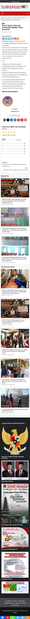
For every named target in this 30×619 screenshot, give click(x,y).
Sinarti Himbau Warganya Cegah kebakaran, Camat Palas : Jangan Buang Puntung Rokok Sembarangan (14, 230)
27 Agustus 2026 (10, 204)
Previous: (14, 164)
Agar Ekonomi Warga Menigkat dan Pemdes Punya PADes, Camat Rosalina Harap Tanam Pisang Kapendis (14, 259)
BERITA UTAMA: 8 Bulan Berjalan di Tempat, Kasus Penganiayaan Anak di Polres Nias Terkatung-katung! (14, 201)
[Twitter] (12, 38)
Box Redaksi (8, 601)
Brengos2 (5, 354)
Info (3, 23)
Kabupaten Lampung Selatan (10, 224)
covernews (21, 610)
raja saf (4, 233)
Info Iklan (15, 601)
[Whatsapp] (6, 38)
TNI (8, 346)
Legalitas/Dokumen (9, 603)
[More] (17, 38)
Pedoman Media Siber (20, 603)
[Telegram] (9, 38)
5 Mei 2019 (10, 32)
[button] (2, 13)
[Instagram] (15, 38)
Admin (4, 32)
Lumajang (4, 346)
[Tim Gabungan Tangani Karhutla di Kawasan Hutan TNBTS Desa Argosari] (15, 398)
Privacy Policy (15, 605)
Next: (15, 169)
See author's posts (15, 115)
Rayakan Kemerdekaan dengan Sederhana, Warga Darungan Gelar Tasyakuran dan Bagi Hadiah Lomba (14, 351)
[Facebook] (3, 38)
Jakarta (3, 286)
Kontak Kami (21, 601)
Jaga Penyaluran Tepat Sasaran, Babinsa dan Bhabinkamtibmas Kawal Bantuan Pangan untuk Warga (14, 381)
